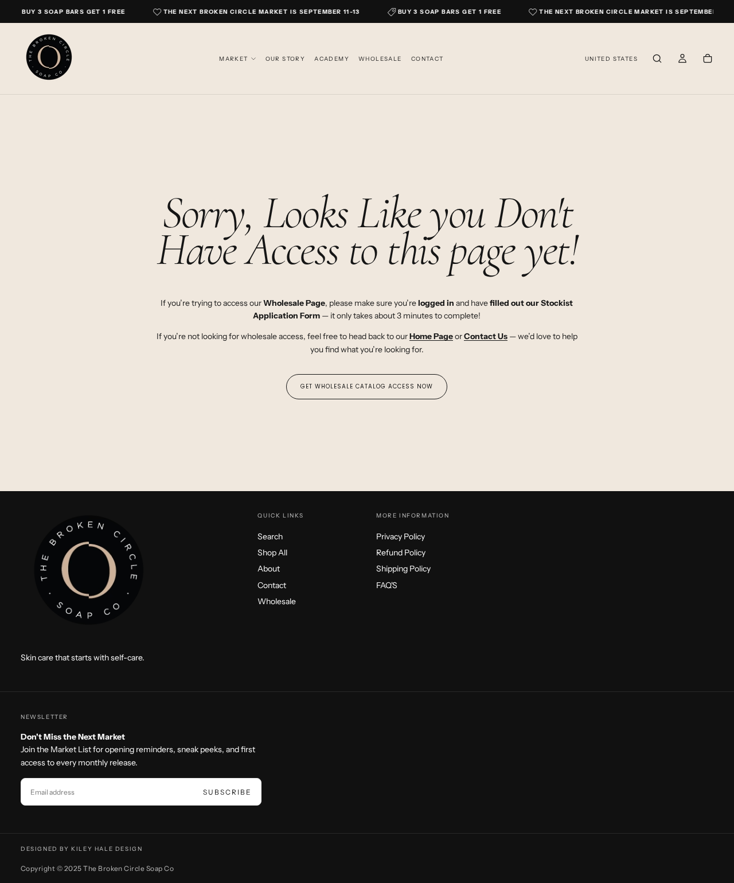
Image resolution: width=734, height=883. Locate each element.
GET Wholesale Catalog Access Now (366, 386)
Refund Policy (400, 552)
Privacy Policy (400, 536)
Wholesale (380, 59)
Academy (331, 59)
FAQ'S (386, 585)
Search (270, 536)
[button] (611, 59)
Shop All (272, 552)
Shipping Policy (403, 568)
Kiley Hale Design (106, 849)
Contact (427, 59)
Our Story (286, 59)
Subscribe (227, 792)
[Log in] (682, 59)
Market (233, 59)
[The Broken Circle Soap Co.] (89, 573)
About (268, 568)
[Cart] (707, 59)
